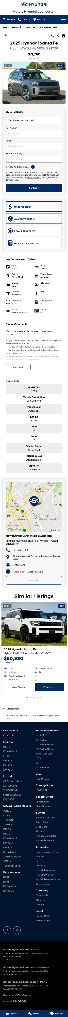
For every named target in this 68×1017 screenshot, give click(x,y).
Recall (39, 861)
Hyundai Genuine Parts (48, 879)
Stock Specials (43, 806)
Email (9, 140)
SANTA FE (8, 824)
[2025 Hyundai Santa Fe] (34, 624)
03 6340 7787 (15, 989)
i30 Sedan (41, 740)
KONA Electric (10, 751)
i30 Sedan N (9, 886)
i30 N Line (41, 735)
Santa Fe (30, 27)
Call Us (34, 580)
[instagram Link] (17, 930)
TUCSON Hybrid (11, 790)
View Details (18, 687)
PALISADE (8, 799)
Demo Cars (42, 822)
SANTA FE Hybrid (12, 794)
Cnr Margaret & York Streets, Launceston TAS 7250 (37, 557)
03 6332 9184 (21, 549)
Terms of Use (12, 180)
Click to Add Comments (17, 167)
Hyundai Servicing (45, 870)
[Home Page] (34, 4)
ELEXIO (7, 755)
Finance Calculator (46, 835)
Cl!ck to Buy (9, 735)
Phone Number (14, 153)
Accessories (42, 884)
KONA (6, 815)
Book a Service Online (47, 851)
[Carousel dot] (27, 697)
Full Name (11, 128)
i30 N (6, 881)
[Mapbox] (15, 529)
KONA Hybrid (10, 785)
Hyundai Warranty (45, 874)
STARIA (7, 861)
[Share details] (58, 36)
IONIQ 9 (7, 765)
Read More (18, 367)
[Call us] (52, 36)
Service (40, 856)
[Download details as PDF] (64, 36)
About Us (41, 899)
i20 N (6, 877)
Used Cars (41, 826)
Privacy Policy (34, 177)
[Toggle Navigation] (63, 19)
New (4, 27)
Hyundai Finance (45, 840)
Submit (34, 187)
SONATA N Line (44, 753)
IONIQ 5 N (8, 769)
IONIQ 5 (7, 760)
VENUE (7, 810)
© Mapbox (55, 530)
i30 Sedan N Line (45, 749)
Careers (40, 904)
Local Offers (42, 801)
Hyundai (16, 27)
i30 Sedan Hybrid (12, 781)
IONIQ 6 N (41, 790)
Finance (40, 831)
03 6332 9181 (15, 974)
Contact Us (49, 687)
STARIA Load (43, 778)
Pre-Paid (40, 865)
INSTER (7, 746)
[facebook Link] (7, 930)
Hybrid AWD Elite (48, 27)
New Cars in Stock (45, 817)
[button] (34, 83)
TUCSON (8, 819)
